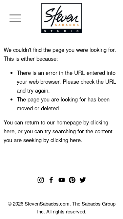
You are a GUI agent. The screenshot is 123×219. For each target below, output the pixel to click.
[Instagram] (40, 180)
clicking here (66, 140)
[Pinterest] (72, 180)
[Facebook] (51, 180)
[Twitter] (82, 180)
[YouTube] (61, 180)
